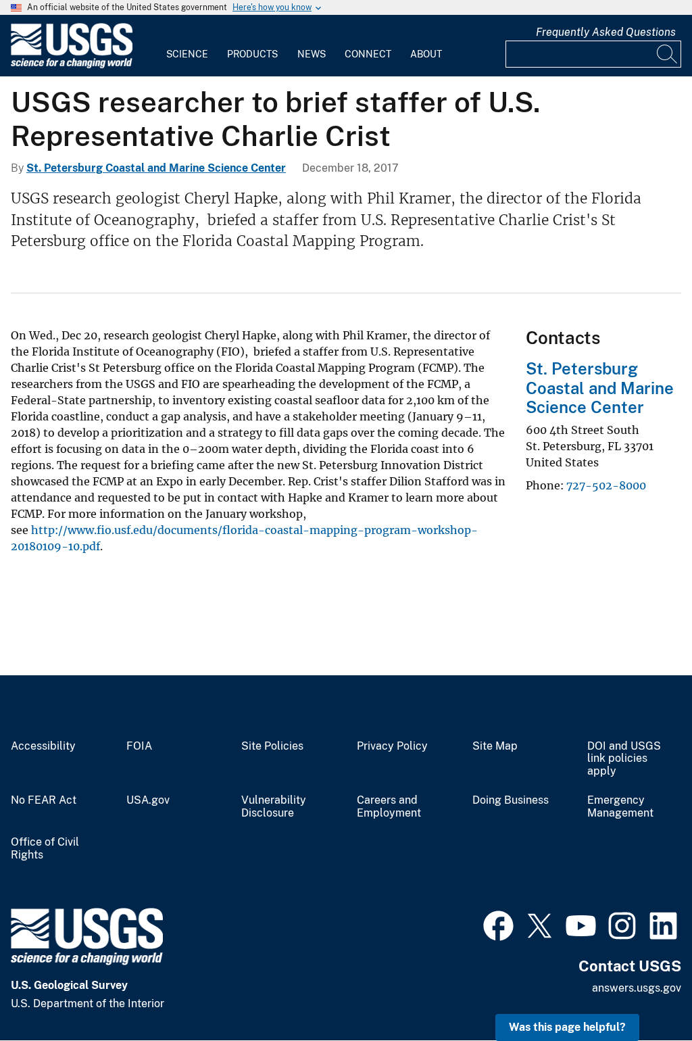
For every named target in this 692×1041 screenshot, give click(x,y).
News (311, 54)
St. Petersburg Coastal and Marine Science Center (156, 168)
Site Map (495, 746)
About (426, 54)
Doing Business (510, 800)
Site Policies (272, 746)
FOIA (139, 746)
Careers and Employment (389, 806)
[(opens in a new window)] (498, 924)
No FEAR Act (43, 800)
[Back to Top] (643, 992)
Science (187, 54)
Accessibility (43, 746)
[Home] (71, 65)
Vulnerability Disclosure (273, 806)
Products (252, 54)
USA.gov (148, 800)
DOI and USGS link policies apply (624, 759)
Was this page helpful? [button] (567, 1027)
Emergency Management (620, 806)
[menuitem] (187, 46)
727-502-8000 (606, 485)
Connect (368, 54)
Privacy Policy (392, 746)
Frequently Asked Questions (606, 32)
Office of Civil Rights (45, 848)
